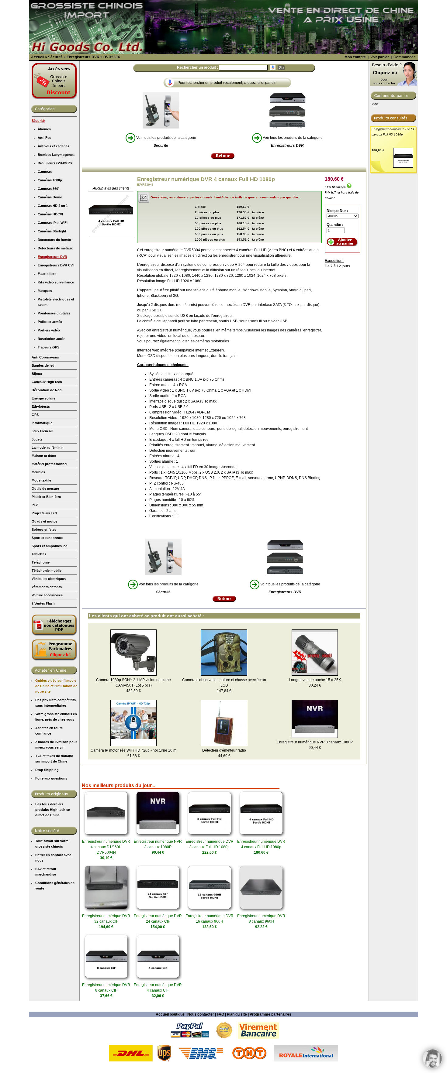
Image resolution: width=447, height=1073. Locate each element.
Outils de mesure (45, 488)
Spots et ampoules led (50, 546)
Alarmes (44, 129)
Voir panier (379, 57)
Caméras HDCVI (50, 214)
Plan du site (237, 1014)
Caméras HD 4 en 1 (53, 205)
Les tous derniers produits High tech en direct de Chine (52, 809)
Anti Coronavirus (45, 357)
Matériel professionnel (49, 464)
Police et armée (50, 322)
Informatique (42, 423)
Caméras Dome (50, 197)
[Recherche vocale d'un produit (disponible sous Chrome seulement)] (272, 67)
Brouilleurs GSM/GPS (55, 163)
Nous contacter (200, 1014)
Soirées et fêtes (44, 529)
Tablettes (39, 554)
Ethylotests (41, 406)
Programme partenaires (270, 1014)
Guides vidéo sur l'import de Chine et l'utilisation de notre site (56, 686)
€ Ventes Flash (43, 603)
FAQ (220, 1014)
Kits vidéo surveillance (56, 282)
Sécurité (38, 120)
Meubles (38, 472)
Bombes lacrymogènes (56, 154)
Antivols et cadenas (53, 146)
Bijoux (37, 373)
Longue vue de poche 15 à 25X (315, 680)
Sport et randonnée (47, 538)
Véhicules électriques (49, 579)
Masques (45, 291)
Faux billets (47, 274)
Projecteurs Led (44, 513)
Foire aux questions (51, 778)
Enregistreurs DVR (52, 257)
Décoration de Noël (47, 390)
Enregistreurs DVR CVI (56, 265)
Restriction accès (51, 339)
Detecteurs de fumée (54, 240)
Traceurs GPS (48, 347)
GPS (35, 415)
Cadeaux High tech (47, 382)
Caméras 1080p (50, 180)
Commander (404, 57)
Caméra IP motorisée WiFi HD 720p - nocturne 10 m (133, 750)
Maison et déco (44, 456)
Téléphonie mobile (46, 570)
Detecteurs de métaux (55, 248)
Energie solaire (43, 398)
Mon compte (355, 57)
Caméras (45, 171)
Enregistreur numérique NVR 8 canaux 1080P (315, 742)
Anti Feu (44, 137)
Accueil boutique (170, 1014)
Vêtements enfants (47, 587)
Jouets (37, 439)
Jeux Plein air (42, 431)
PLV (35, 505)
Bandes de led (43, 365)
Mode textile (41, 480)
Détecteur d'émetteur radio (224, 750)
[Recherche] (281, 67)
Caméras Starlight (52, 231)
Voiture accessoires (47, 595)
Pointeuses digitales (54, 313)
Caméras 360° (48, 188)
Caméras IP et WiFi (53, 223)
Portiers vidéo (49, 330)
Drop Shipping (47, 770)
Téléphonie (41, 562)
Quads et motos (44, 521)
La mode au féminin (48, 447)
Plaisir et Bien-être (46, 497)
